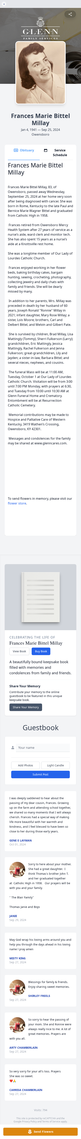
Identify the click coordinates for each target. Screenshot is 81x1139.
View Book (19, 651)
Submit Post (40, 774)
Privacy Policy (29, 1121)
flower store (17, 503)
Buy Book (41, 651)
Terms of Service (51, 1121)
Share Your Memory (26, 707)
